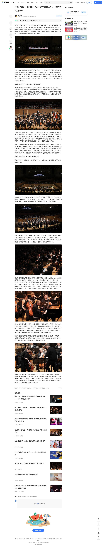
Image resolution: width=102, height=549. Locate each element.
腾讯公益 (48, 538)
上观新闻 (17, 413)
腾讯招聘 (44, 538)
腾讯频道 (57, 538)
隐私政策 (31, 538)
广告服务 (40, 538)
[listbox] (38, 442)
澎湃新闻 (17, 447)
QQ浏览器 (53, 538)
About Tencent (22, 538)
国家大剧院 (17, 491)
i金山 (16, 469)
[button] (83, 12)
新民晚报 (17, 402)
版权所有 (40, 544)
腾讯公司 (36, 544)
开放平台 (35, 538)
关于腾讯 (16, 538)
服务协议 (27, 538)
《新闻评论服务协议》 (33, 496)
